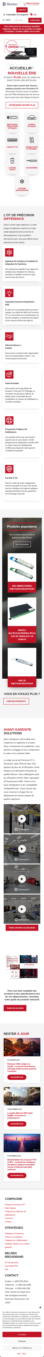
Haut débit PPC (11, 1266)
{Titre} (19, 1353)
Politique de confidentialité (16, 1240)
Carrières (9, 1218)
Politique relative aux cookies (17, 1244)
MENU (8, 20)
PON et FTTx (12, 147)
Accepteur (22, 1334)
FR (35, 15)
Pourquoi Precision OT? (15, 1205)
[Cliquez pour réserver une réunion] (22, 50)
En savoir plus (17, 1077)
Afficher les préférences (22, 1348)
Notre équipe (10, 1208)
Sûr (6, 1269)
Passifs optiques (32, 125)
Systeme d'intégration (22, 189)
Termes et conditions (13, 1237)
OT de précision (11, 1263)
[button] (40, 1307)
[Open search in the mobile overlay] (27, 20)
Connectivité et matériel (32, 148)
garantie (8, 1247)
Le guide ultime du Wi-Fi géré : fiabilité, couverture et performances (20, 1115)
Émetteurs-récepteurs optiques (12, 126)
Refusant (22, 1341)
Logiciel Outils (12, 169)
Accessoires (32, 168)
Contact (8, 1222)
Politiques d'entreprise (14, 1234)
